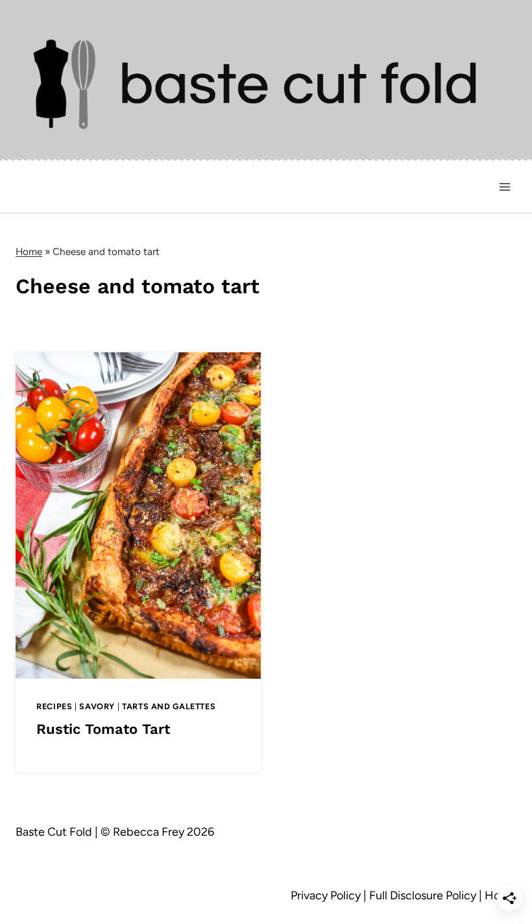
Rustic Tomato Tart (103, 729)
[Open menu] (504, 186)
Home (29, 251)
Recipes (54, 706)
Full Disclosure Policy (422, 895)
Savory (97, 706)
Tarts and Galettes (168, 706)
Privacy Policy (326, 895)
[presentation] (138, 515)
